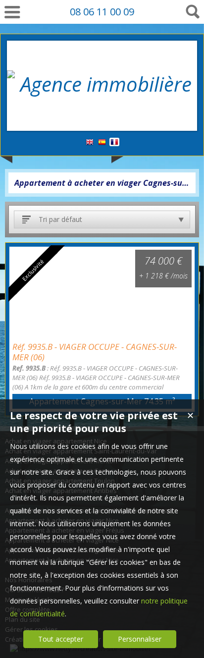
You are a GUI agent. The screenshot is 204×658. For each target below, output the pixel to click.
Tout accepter (60, 639)
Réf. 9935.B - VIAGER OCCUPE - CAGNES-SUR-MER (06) (94, 352)
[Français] (114, 142)
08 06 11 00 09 (102, 11)
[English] (90, 142)
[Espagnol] (102, 142)
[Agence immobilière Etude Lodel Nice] (102, 111)
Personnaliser (139, 639)
